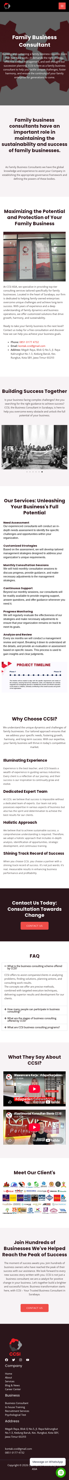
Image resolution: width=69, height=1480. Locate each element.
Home (8, 1373)
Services (9, 1381)
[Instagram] (20, 1359)
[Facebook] (6, 1359)
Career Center (13, 1389)
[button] (5, 447)
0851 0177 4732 (29, 342)
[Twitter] (13, 1359)
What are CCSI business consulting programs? (33, 1027)
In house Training (15, 1407)
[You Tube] (27, 1359)
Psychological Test (15, 1414)
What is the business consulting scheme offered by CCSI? (34, 967)
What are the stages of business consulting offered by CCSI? (31, 1019)
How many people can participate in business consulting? (33, 1010)
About (8, 1377)
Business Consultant (16, 1403)
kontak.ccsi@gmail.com (31, 346)
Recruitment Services (17, 1411)
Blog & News (12, 1385)
